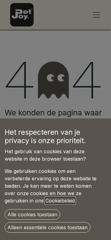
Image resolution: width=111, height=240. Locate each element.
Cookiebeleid (60, 201)
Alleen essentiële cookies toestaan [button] (47, 227)
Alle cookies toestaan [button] (32, 214)
